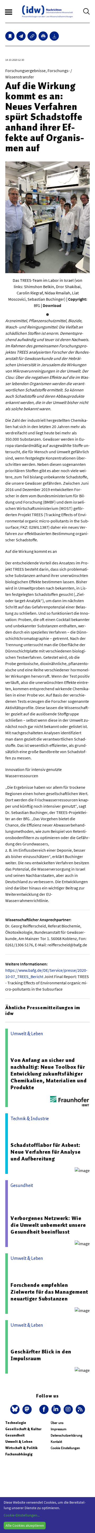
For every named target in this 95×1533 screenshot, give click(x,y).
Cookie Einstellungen (65, 1448)
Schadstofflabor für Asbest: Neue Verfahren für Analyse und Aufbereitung (46, 1152)
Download (52, 305)
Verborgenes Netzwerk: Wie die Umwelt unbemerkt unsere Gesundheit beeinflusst (48, 1225)
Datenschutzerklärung (66, 1435)
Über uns (57, 1423)
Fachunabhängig (18, 1454)
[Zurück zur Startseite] (47, 11)
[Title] (32, 36)
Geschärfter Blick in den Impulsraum (41, 1355)
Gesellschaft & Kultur (23, 1429)
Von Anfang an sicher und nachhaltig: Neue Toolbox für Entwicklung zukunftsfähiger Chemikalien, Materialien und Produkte (49, 1073)
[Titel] (10, 36)
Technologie (15, 1422)
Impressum (58, 1429)
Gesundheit (15, 1435)
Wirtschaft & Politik (21, 1447)
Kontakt (56, 1441)
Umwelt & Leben (18, 1441)
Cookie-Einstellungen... (22, 1515)
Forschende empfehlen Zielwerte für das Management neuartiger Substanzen (49, 1292)
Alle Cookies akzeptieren (25, 1525)
